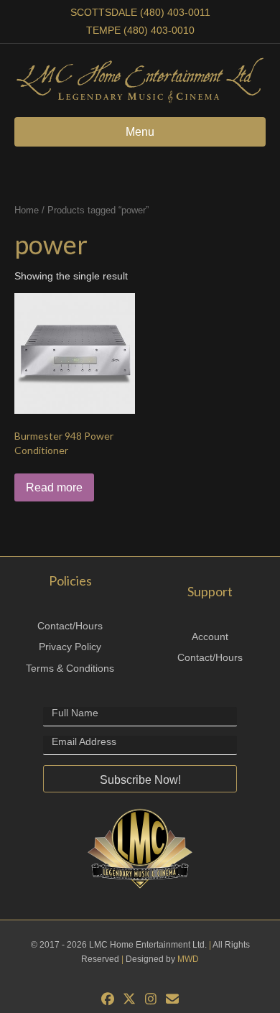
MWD (188, 959)
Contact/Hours (70, 626)
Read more (54, 487)
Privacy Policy (70, 646)
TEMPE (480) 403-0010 (140, 30)
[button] (140, 778)
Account (210, 636)
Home (26, 210)
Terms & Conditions (70, 668)
